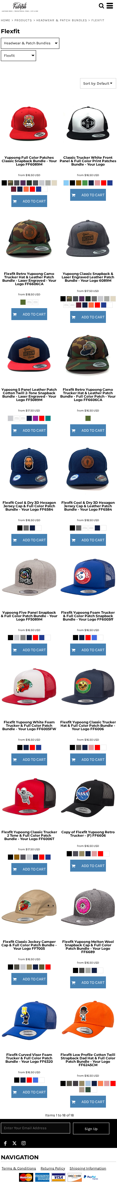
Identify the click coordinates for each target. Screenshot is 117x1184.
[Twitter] (14, 1143)
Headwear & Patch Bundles (61, 20)
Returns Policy (53, 1168)
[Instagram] (24, 1143)
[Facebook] (5, 1143)
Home (5, 20)
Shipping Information (88, 1168)
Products (23, 20)
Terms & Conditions (19, 1168)
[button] (101, 6)
